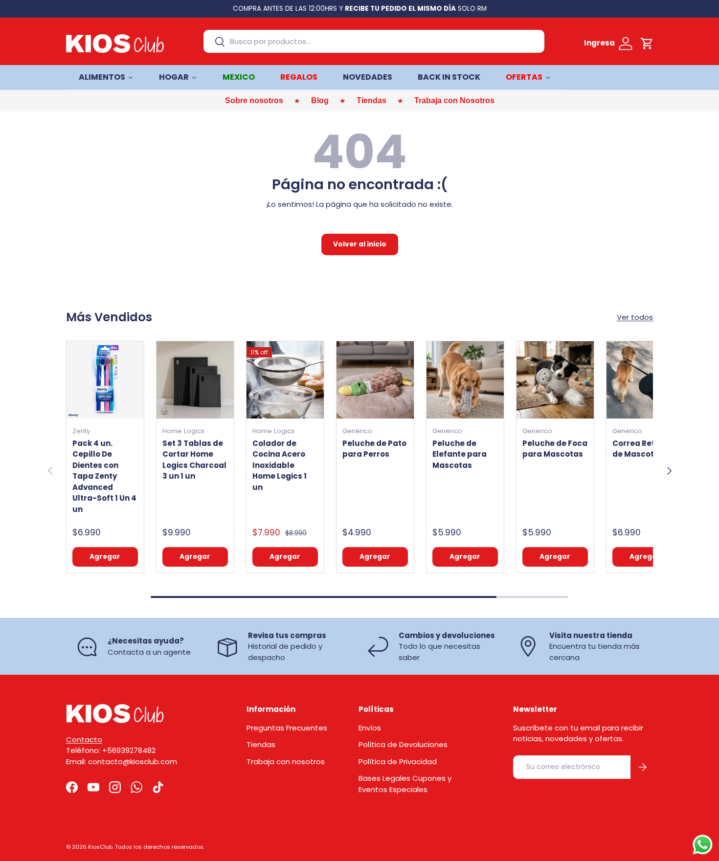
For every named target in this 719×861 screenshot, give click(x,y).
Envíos (370, 728)
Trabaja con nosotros (286, 761)
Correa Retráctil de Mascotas (644, 449)
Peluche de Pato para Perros (374, 449)
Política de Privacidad (398, 761)
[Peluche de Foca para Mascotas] (555, 380)
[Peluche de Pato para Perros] (375, 380)
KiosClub (100, 847)
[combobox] (373, 41)
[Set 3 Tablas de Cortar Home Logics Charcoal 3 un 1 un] (195, 380)
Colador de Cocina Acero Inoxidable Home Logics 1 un (279, 465)
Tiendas (261, 744)
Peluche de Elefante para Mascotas (459, 454)
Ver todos (635, 317)
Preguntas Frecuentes (287, 728)
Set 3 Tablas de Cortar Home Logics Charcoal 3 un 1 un (194, 460)
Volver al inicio (359, 244)
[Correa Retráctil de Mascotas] (645, 380)
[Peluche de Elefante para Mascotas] (465, 380)
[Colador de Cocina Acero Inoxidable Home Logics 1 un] (285, 380)
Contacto (84, 739)
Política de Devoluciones (403, 744)
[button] (647, 43)
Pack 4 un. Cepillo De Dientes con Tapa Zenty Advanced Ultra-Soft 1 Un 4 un (104, 476)
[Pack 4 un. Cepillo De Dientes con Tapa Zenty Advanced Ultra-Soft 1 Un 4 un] (105, 380)
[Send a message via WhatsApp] (702, 844)
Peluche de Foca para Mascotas (554, 449)
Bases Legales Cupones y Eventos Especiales (405, 784)
